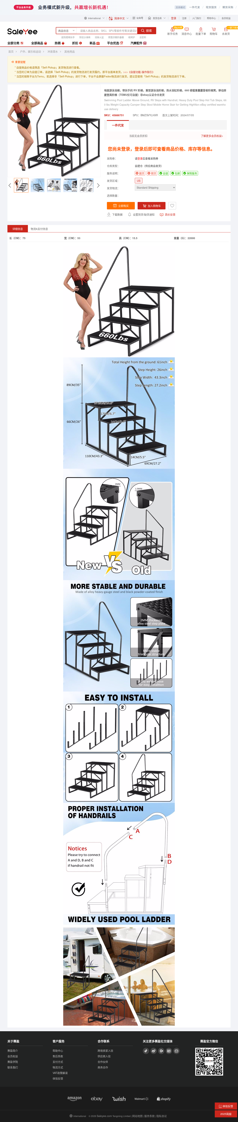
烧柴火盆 (99, 37)
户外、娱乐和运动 (30, 51)
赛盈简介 (12, 1050)
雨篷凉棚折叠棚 (116, 37)
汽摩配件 (137, 43)
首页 (11, 51)
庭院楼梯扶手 (68, 37)
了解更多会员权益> (212, 136)
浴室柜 (142, 37)
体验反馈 (58, 1078)
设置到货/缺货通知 (143, 214)
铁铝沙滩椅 (84, 37)
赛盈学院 (12, 1062)
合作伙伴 (103, 1062)
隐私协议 (161, 1116)
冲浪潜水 (52, 51)
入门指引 (196, 18)
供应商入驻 (104, 1056)
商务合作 (103, 1067)
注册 (184, 18)
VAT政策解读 (60, 1073)
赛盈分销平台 (22, 31)
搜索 (149, 30)
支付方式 (58, 1062)
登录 (140, 158)
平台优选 (113, 43)
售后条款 (58, 1056)
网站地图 (137, 1116)
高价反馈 (169, 214)
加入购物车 (154, 206)
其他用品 (69, 51)
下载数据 (117, 214)
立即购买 (123, 206)
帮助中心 (211, 18)
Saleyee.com (104, 1116)
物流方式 (58, 1067)
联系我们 (12, 1067)
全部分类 (13, 43)
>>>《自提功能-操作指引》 (139, 72)
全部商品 (37, 43)
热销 (58, 43)
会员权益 (226, 18)
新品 (93, 43)
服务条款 (149, 1116)
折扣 (75, 43)
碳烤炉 (131, 37)
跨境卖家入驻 (105, 1050)
